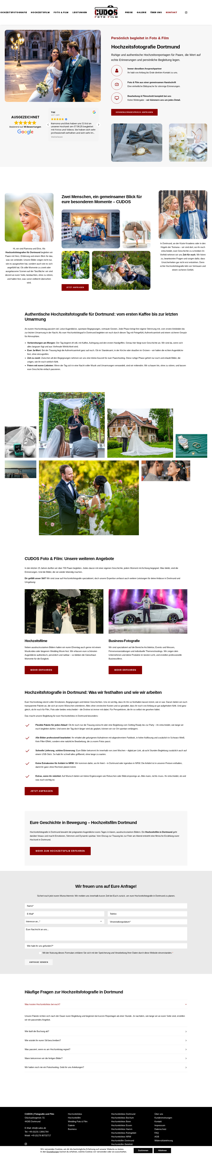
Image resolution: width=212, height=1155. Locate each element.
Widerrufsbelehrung (163, 1140)
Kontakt (171, 12)
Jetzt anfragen (75, 287)
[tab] (106, 1004)
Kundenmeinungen (163, 1117)
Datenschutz (160, 1129)
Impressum (159, 1125)
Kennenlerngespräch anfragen (134, 112)
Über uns (156, 12)
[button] (98, 125)
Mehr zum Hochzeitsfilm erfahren (60, 851)
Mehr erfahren (41, 670)
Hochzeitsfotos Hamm (121, 1129)
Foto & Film (61, 12)
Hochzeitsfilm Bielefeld (122, 1144)
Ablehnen (162, 1150)
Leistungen (80, 12)
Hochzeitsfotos (75, 1114)
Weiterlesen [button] (57, 137)
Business (72, 1129)
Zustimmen (143, 1150)
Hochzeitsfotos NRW (121, 1136)
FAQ (156, 1133)
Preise (129, 12)
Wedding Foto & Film (78, 1121)
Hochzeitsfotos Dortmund (123, 1114)
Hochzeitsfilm (40, 12)
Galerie (141, 12)
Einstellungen (53, 1152)
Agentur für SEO (111, 1089)
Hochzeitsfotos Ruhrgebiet (123, 1133)
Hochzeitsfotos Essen (121, 1125)
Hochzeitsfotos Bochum (122, 1117)
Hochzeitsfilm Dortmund (122, 1140)
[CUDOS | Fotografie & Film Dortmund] (106, 12)
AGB (156, 1136)
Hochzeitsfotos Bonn (121, 1121)
